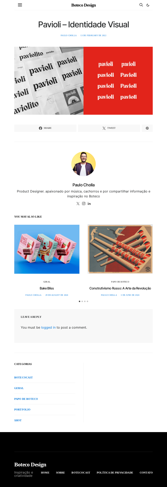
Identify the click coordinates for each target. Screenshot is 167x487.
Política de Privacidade (115, 472)
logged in (48, 327)
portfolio (22, 409)
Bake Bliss (47, 288)
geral (46, 282)
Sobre (60, 472)
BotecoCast (23, 377)
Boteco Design (83, 5)
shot (18, 420)
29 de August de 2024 (56, 295)
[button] (147, 5)
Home (45, 472)
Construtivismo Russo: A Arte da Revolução (120, 288)
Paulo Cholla (69, 35)
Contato (146, 472)
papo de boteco (120, 282)
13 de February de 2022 (93, 35)
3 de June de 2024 (130, 295)
